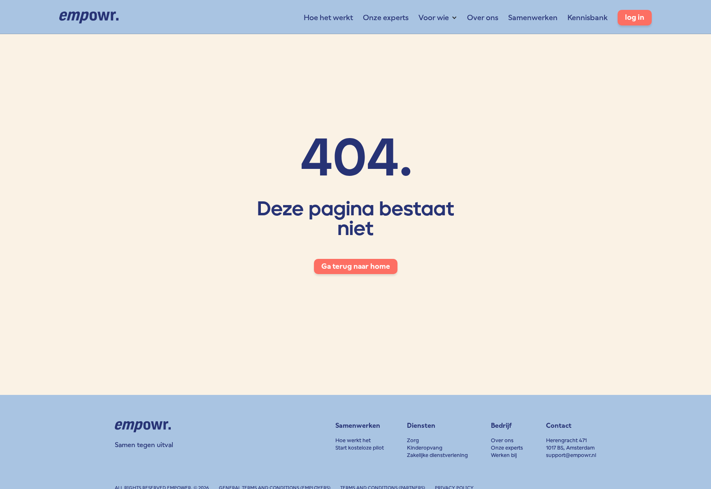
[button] (437, 17)
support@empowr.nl (571, 455)
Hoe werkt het (353, 440)
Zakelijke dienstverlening (437, 455)
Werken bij (504, 455)
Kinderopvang (424, 448)
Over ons (482, 17)
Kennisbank (587, 17)
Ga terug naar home (355, 266)
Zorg (413, 440)
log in (634, 17)
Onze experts (386, 17)
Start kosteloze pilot (359, 448)
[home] (88, 17)
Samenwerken (533, 17)
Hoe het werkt (328, 17)
